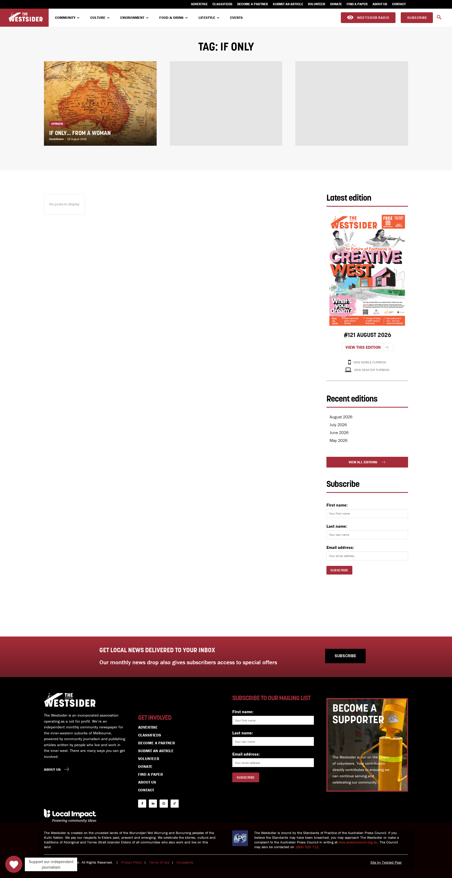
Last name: (336, 526)
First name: (337, 505)
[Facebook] (142, 804)
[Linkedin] (153, 804)
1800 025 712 (306, 847)
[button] (439, 17)
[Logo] (26, 17)
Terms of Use (159, 862)
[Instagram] (164, 804)
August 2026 (341, 416)
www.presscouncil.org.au (357, 842)
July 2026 (338, 424)
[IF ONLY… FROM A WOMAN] (100, 103)
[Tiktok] (175, 804)
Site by (376, 862)
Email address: (340, 547)
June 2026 (339, 432)
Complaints (185, 862)
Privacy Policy (131, 862)
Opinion (57, 124)
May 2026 (338, 440)
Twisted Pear (392, 862)
